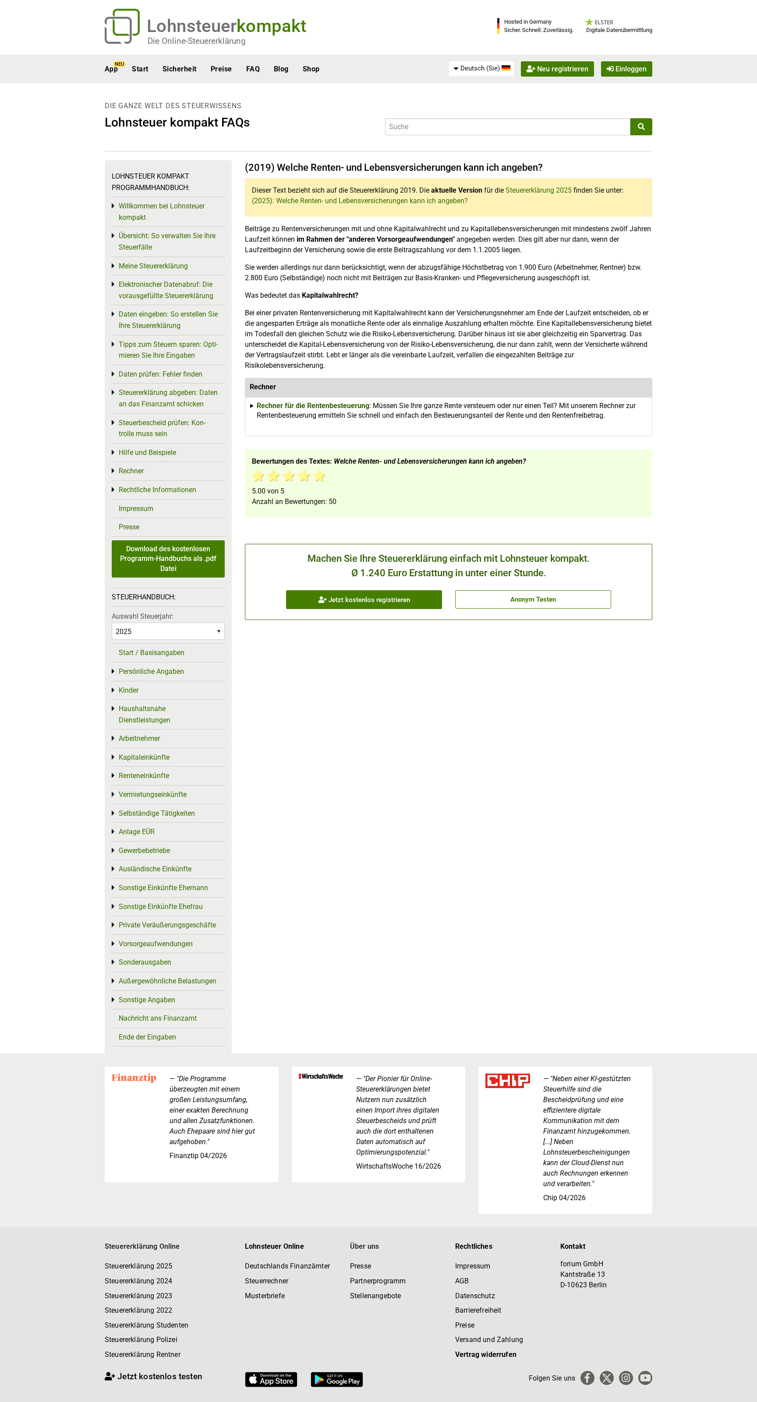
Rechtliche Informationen (157, 490)
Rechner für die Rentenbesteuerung (313, 406)
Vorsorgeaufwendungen (156, 944)
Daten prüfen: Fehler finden (160, 374)
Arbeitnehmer (139, 738)
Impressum (136, 508)
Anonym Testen (533, 599)
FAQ (253, 69)
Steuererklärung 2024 (138, 1281)
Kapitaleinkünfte (144, 757)
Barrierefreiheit (478, 1310)
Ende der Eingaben (147, 1037)
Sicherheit (180, 69)
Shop (311, 69)
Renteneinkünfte (144, 775)
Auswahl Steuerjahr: (142, 616)
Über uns (364, 1246)
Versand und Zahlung (489, 1339)
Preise (221, 69)
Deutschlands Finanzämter (287, 1266)
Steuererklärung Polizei (141, 1339)
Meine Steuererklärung (153, 266)
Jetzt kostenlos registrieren (368, 600)
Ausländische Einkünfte (155, 869)
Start (140, 69)
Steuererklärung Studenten (146, 1325)
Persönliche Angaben (151, 671)
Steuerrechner (266, 1281)
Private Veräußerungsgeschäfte (167, 925)
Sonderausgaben (145, 962)
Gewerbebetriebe (144, 850)
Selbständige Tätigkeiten (157, 813)
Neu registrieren (561, 69)
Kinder (128, 690)
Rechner (131, 471)
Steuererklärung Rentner (142, 1354)
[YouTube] (645, 1378)
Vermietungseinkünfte (153, 794)
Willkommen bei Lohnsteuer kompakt (162, 212)
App (111, 69)
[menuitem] (481, 68)
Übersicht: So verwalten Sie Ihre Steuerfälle (167, 241)
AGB (462, 1281)
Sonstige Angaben (147, 1000)
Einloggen (630, 69)
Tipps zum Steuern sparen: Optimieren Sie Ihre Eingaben (168, 350)
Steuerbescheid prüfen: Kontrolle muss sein (162, 428)
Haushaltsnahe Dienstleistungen (144, 714)
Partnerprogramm (378, 1281)
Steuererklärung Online (142, 1246)
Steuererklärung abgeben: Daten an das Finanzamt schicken (168, 398)
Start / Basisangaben (151, 652)
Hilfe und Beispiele (147, 452)
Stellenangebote (375, 1296)
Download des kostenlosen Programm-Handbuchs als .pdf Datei (168, 559)
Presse (129, 527)
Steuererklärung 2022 (138, 1310)
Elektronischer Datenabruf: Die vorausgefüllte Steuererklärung (166, 290)
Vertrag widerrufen (485, 1354)
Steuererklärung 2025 (539, 190)
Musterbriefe (265, 1296)
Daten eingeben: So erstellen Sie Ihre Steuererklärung (168, 320)
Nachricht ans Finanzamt (158, 1018)
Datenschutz (475, 1296)
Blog (281, 69)
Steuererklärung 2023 (138, 1296)
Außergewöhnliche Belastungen (167, 981)
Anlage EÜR (137, 832)
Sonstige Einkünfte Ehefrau (161, 906)
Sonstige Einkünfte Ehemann (163, 888)
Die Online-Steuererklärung (197, 41)
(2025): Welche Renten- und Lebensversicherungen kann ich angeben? (360, 201)
